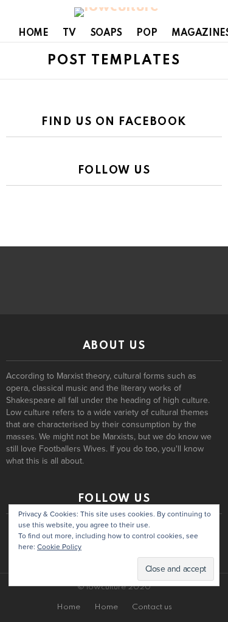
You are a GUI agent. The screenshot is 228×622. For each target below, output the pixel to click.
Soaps (106, 33)
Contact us (152, 607)
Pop (146, 33)
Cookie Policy (59, 547)
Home (33, 33)
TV (69, 33)
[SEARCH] (214, 12)
